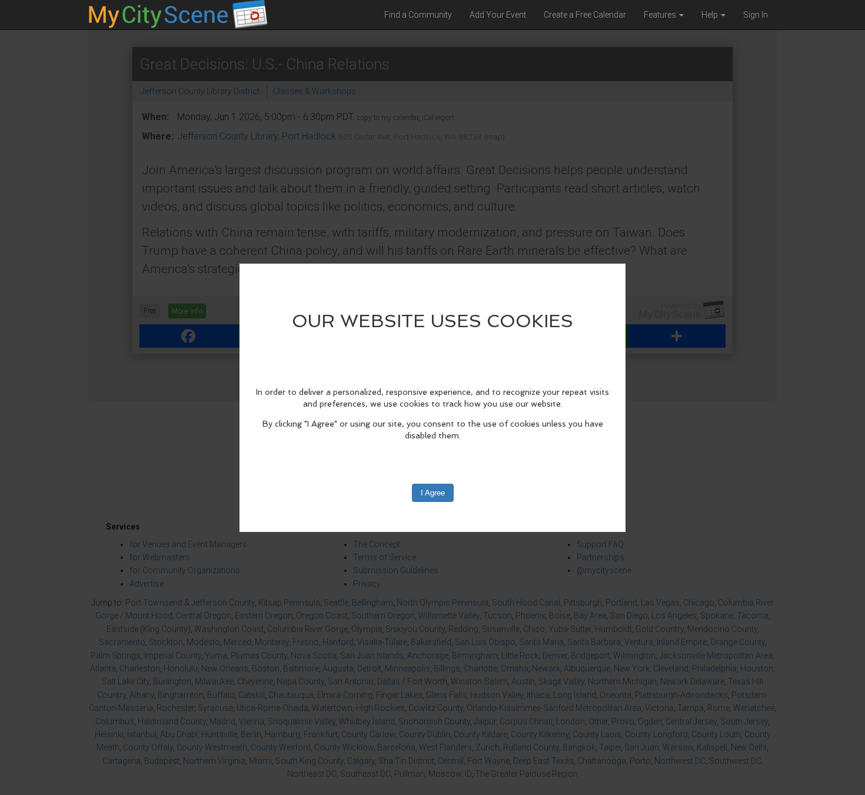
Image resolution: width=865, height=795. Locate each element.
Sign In (755, 14)
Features (661, 14)
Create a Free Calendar (585, 14)
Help (710, 14)
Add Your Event (498, 14)
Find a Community (418, 14)
